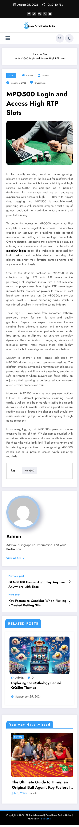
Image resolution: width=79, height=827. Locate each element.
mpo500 (30, 75)
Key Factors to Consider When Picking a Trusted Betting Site (37, 603)
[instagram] (45, 14)
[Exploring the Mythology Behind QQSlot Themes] (39, 655)
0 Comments (40, 82)
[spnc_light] (69, 38)
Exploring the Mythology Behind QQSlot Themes (36, 685)
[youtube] (50, 14)
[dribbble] (40, 14)
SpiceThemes (45, 818)
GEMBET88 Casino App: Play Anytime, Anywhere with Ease (37, 584)
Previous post (16, 576)
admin (45, 75)
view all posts (15, 558)
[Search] (60, 38)
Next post (14, 594)
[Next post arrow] (70, 602)
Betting (14, 736)
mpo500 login (16, 251)
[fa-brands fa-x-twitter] (34, 14)
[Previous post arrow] (70, 581)
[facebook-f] (29, 14)
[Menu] (7, 38)
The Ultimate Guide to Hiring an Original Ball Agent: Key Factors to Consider (38, 785)
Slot (11, 75)
